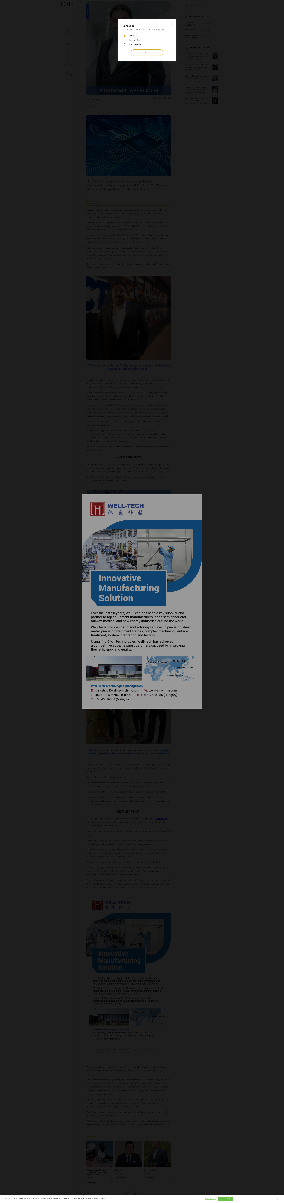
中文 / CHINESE (135, 44)
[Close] (277, 1199)
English (132, 36)
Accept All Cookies (226, 1199)
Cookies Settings (210, 1199)
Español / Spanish (136, 40)
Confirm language (147, 52)
